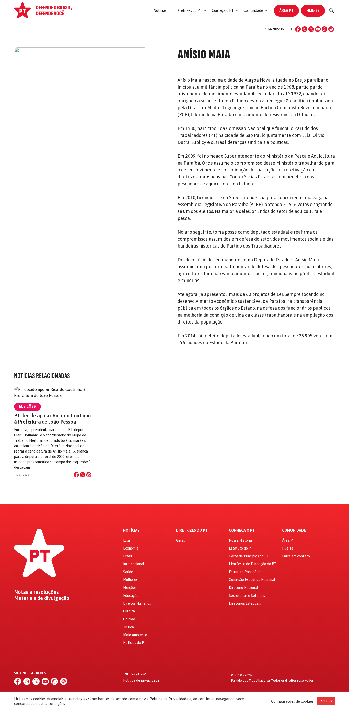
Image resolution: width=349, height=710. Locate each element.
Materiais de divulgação (41, 598)
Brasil (127, 556)
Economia (130, 548)
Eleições (27, 406)
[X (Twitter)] (311, 29)
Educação (131, 596)
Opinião (129, 619)
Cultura (129, 611)
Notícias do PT (134, 643)
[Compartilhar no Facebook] (76, 474)
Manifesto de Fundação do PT (252, 564)
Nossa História (240, 540)
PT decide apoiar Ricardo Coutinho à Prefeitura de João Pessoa (52, 419)
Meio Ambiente (135, 635)
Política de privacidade (141, 680)
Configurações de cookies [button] (292, 701)
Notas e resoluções (36, 592)
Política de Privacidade (169, 699)
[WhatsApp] (324, 29)
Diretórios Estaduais (245, 603)
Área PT (286, 10)
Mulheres (130, 580)
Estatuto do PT (241, 548)
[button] (162, 10)
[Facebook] (298, 29)
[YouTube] (318, 29)
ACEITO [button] (326, 701)
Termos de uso (134, 673)
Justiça (128, 627)
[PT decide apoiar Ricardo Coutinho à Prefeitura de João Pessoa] (52, 392)
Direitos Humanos (137, 603)
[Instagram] (304, 29)
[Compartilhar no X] (82, 474)
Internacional (133, 564)
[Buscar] (331, 10)
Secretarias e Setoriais (247, 596)
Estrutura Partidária (245, 572)
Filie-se (313, 10)
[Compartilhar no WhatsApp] (88, 474)
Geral (180, 540)
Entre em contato (296, 556)
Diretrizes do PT (191, 530)
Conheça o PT (242, 530)
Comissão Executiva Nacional (252, 580)
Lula (126, 540)
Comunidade (294, 530)
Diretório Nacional (243, 588)
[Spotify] (331, 29)
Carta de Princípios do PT (249, 556)
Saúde (128, 572)
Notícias (131, 530)
